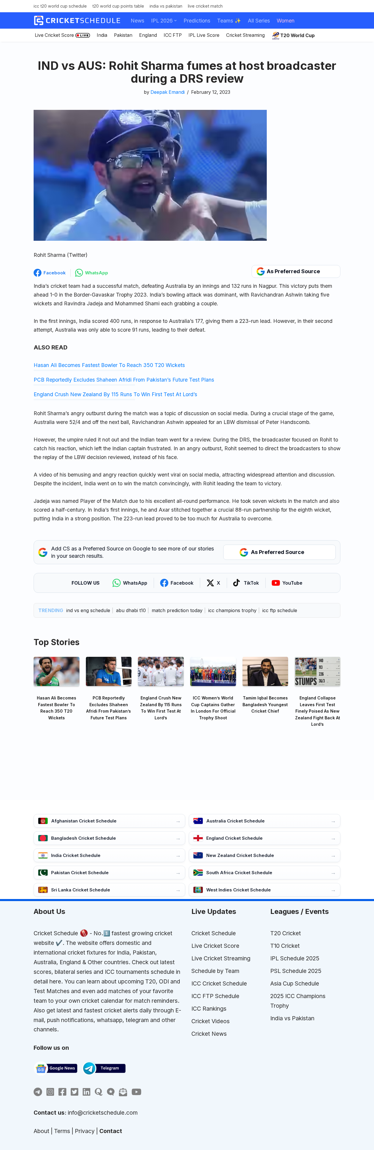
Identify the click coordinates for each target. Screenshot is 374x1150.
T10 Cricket (285, 945)
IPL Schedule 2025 (294, 958)
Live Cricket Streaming (220, 958)
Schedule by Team (215, 970)
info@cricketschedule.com (103, 1112)
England (148, 35)
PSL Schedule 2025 (295, 970)
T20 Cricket (285, 933)
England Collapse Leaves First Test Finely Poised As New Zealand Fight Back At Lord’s (317, 711)
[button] (175, 20)
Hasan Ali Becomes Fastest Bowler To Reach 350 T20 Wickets (109, 365)
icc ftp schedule (279, 610)
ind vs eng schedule (88, 610)
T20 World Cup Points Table (118, 6)
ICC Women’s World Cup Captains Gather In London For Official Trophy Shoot (213, 707)
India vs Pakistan (166, 6)
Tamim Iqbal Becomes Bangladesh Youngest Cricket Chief (265, 704)
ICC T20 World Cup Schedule (60, 6)
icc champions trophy (232, 610)
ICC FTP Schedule (215, 996)
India (102, 35)
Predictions (196, 21)
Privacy (85, 1131)
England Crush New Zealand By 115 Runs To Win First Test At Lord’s (115, 394)
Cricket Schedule (56, 933)
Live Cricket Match (205, 6)
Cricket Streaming (245, 35)
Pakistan (123, 35)
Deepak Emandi (167, 92)
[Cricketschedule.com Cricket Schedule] (77, 20)
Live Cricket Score (54, 35)
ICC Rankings (208, 1008)
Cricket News (209, 1033)
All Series (259, 21)
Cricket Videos (210, 1021)
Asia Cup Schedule (294, 983)
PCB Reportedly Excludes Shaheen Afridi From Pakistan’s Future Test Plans (124, 380)
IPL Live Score (203, 35)
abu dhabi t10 (131, 610)
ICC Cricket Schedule (219, 983)
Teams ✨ (229, 21)
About (41, 1131)
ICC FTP (173, 35)
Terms (62, 1131)
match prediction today (177, 610)
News (137, 21)
